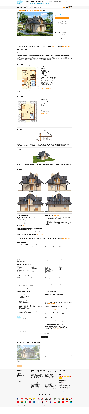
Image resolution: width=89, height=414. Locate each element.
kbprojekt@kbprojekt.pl (28, 317)
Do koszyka (19, 365)
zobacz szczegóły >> (39, 234)
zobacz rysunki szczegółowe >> (46, 88)
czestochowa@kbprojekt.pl (40, 376)
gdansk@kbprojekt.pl (37, 377)
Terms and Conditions (50, 405)
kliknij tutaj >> (43, 288)
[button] (30, 1)
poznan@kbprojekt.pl (50, 376)
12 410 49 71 (19, 383)
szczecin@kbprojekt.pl (51, 382)
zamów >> (64, 25)
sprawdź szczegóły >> (57, 215)
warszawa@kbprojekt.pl (51, 386)
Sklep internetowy (44, 408)
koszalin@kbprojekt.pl (37, 384)
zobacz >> (63, 30)
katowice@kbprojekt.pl (37, 382)
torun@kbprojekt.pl (50, 384)
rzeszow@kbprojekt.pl (51, 378)
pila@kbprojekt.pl (49, 375)
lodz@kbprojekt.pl (36, 386)
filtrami (25, 7)
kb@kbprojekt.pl (66, 46)
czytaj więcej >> (25, 232)
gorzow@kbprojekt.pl (39, 378)
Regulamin (44, 405)
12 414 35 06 (19, 381)
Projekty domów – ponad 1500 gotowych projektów (35, 10)
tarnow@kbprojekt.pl (50, 383)
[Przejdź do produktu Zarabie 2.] (28, 352)
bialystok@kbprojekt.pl (38, 374)
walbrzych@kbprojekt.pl (52, 385)
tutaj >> (55, 309)
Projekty (27, 10)
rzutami (30, 7)
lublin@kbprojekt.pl (36, 385)
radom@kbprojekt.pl (50, 377)
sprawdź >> (68, 23)
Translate (66, 391)
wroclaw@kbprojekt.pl (51, 387)
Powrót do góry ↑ (69, 405)
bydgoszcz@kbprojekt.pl (39, 375)
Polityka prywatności (39, 405)
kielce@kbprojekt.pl (36, 383)
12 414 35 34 (19, 382)
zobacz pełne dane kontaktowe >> (22, 376)
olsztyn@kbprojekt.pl (37, 388)
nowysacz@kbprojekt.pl (38, 387)
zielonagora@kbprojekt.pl (53, 388)
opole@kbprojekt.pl (50, 374)
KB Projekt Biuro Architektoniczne (21, 10)
